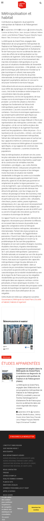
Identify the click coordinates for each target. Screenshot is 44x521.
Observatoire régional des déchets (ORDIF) (19, 463)
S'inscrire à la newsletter (22, 437)
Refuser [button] (20, 508)
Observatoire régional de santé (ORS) (17, 466)
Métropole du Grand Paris (23, 299)
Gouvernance (7, 299)
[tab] (2, 2)
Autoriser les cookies (36, 509)
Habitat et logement (18, 302)
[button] (40, 3)
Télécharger (6, 357)
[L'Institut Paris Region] (22, 5)
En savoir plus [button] (5, 518)
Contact (24, 30)
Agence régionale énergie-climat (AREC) (18, 461)
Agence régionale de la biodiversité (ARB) (18, 458)
